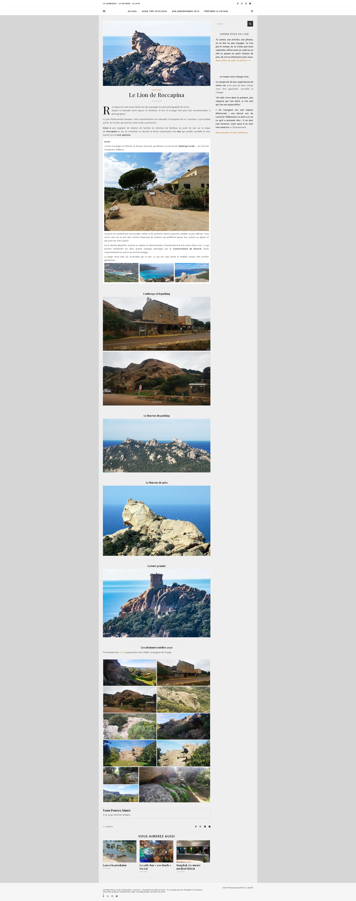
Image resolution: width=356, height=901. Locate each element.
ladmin (109, 826)
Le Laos (136, 3)
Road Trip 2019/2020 (154, 11)
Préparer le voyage (216, 11)
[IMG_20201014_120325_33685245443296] (129, 726)
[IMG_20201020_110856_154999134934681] (174, 784)
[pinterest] (250, 3)
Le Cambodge (110, 3)
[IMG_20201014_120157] (183, 699)
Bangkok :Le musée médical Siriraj (188, 867)
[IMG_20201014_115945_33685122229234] (183, 672)
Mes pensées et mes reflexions (232, 132)
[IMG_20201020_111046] (129, 672)
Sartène (156, 90)
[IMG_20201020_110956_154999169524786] (129, 753)
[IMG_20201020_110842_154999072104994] (120, 775)
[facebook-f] (238, 3)
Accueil (132, 11)
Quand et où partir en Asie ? (154, 889)
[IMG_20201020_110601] (183, 753)
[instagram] (246, 3)
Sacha (122, 652)
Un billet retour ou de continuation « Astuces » (122, 889)
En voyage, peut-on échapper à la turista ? (185, 889)
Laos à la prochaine (115, 865)
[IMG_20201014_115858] (129, 699)
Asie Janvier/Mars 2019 (185, 11)
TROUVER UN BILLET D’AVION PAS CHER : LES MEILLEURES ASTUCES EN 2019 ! (134, 892)
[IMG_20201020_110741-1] (120, 793)
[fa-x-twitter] (242, 3)
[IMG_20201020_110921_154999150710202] (183, 726)
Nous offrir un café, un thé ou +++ (233, 60)
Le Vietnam (124, 3)
